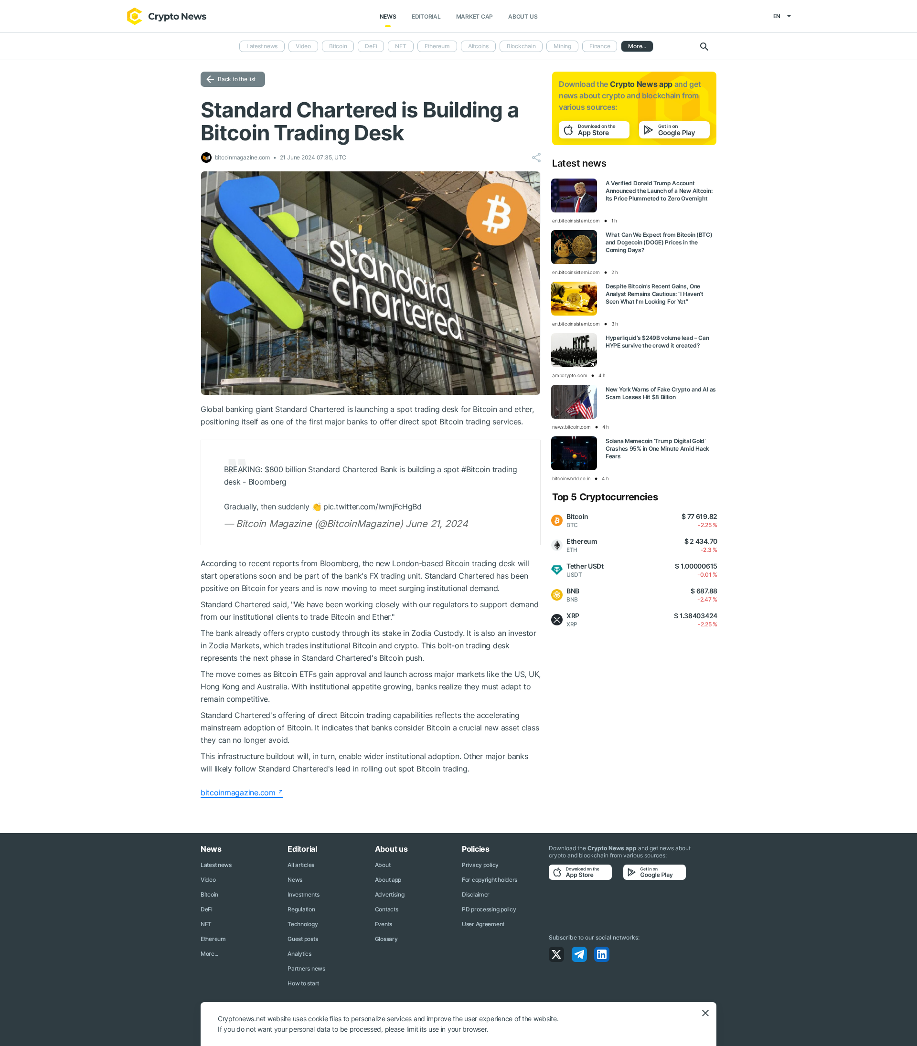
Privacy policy (480, 864)
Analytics (299, 953)
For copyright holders (489, 879)
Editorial (426, 16)
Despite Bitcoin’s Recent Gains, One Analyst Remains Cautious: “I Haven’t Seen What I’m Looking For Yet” (655, 294)
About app (388, 879)
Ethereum (437, 46)
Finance (599, 46)
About (383, 864)
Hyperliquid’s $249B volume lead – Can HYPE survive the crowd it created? (657, 341)
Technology (303, 924)
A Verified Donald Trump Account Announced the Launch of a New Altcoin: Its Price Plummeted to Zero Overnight (659, 191)
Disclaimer (476, 894)
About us (522, 16)
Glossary (386, 938)
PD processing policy (489, 909)
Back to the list (237, 79)
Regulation (301, 909)
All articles (301, 864)
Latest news (261, 46)
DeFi (371, 46)
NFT (400, 46)
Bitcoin (338, 46)
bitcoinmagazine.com (238, 792)
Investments (303, 894)
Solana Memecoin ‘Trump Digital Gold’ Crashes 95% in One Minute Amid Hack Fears (657, 448)
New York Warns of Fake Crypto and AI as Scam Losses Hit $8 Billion (661, 393)
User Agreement (483, 924)
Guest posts (303, 938)
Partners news (306, 968)
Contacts (386, 909)
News (388, 16)
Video (303, 46)
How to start (303, 983)
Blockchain (521, 46)
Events (383, 924)
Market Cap (474, 16)
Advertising (390, 894)
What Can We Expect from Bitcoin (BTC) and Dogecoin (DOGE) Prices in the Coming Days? (659, 242)
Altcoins (478, 46)
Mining (562, 46)
